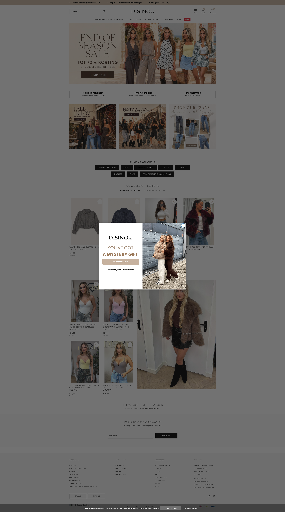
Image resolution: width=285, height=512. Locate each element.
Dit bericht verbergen (170, 508)
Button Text (121, 276)
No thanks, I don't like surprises (121, 270)
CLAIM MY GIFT (120, 261)
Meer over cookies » (191, 508)
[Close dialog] (183, 225)
